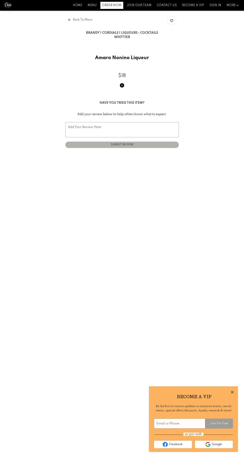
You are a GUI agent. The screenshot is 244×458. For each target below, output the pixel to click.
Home (77, 5)
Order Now (111, 5)
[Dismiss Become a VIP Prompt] (232, 392)
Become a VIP (193, 5)
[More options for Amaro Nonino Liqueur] (171, 20)
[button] (233, 5)
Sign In (215, 5)
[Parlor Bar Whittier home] (19, 5)
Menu (92, 5)
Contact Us (167, 5)
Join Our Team (139, 5)
